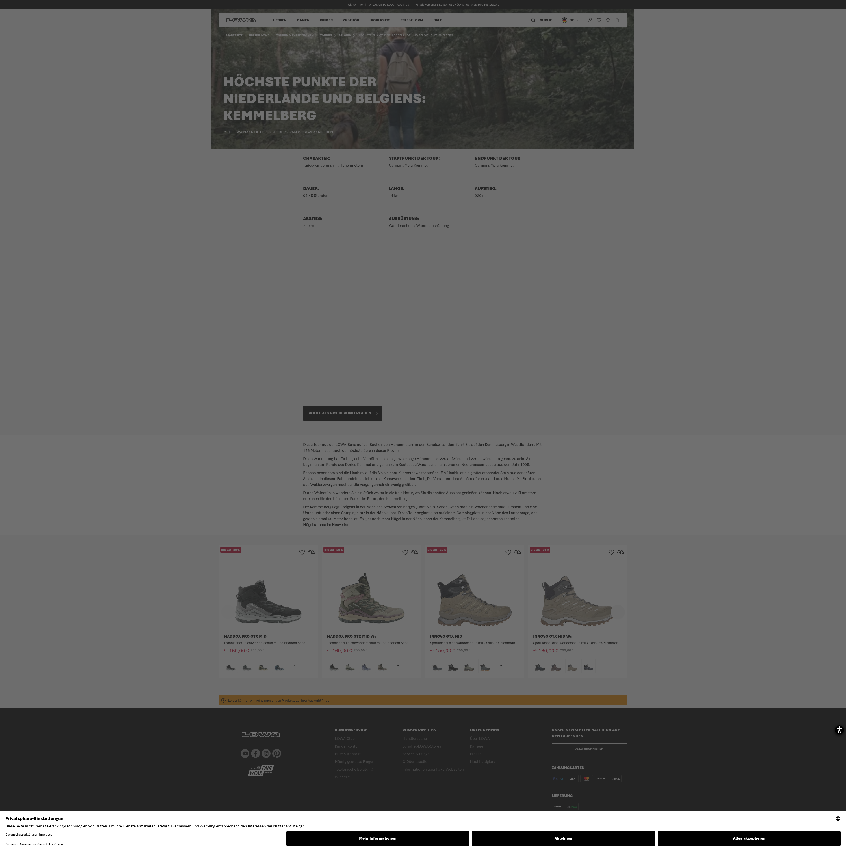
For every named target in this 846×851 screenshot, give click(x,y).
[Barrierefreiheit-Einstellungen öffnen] (839, 729)
